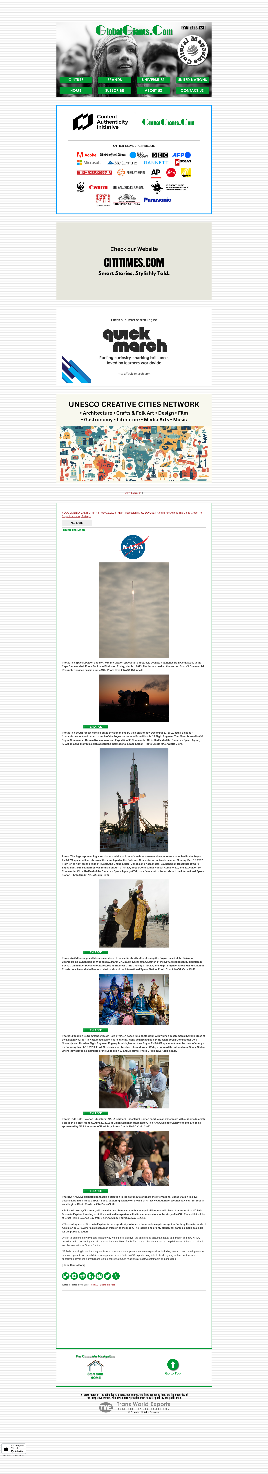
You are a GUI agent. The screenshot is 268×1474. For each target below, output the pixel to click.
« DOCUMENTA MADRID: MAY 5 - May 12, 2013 (89, 512)
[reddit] (82, 1279)
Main (120, 512)
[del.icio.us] (66, 1279)
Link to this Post (107, 1285)
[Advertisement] (134, 12)
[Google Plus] (99, 1279)
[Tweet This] (108, 1279)
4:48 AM (94, 1285)
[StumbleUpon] (74, 1279)
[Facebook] (91, 1279)
